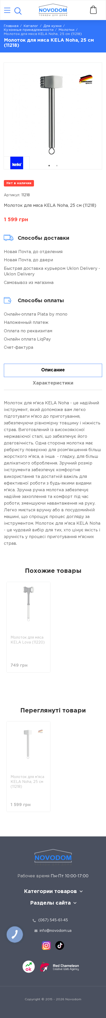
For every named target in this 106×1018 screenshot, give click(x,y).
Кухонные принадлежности (29, 30)
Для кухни (52, 26)
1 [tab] (49, 165)
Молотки (66, 30)
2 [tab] (56, 165)
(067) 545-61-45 (53, 920)
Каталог (31, 26)
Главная (11, 26)
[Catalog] (7, 11)
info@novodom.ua (56, 930)
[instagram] (46, 945)
